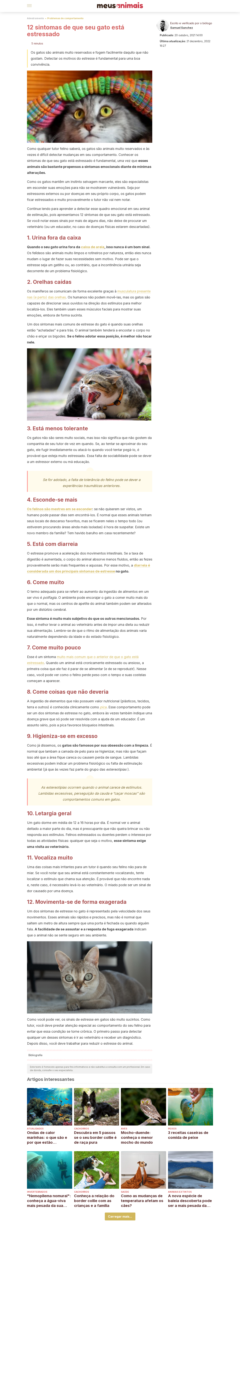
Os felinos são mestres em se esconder (59, 509)
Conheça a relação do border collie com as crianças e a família (94, 1201)
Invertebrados (37, 1191)
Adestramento (35, 18)
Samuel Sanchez (181, 27)
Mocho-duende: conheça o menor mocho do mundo (137, 1137)
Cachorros (81, 1128)
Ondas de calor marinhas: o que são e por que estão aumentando (47, 1137)
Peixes (172, 1128)
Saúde (125, 1191)
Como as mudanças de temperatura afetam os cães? (142, 1201)
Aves (124, 1128)
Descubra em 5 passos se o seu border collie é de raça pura (95, 1137)
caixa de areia (92, 247)
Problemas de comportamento (65, 18)
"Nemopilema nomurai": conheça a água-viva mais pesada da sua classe (49, 1201)
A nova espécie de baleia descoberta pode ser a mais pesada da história (190, 1201)
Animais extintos (180, 1191)
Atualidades (35, 1128)
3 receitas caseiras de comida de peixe (188, 1135)
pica (103, 707)
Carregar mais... (120, 1216)
